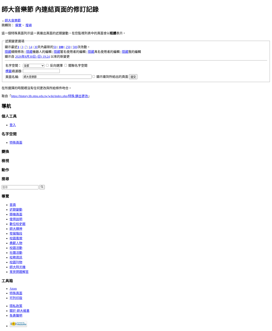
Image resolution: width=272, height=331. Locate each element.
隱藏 (8, 51)
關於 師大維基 (19, 310)
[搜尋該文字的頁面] (42, 187)
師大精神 (16, 228)
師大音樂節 (13, 20)
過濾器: (13, 71)
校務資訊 (16, 257)
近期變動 (16, 209)
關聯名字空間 (77, 65)
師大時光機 (17, 267)
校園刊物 (16, 262)
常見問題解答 (19, 272)
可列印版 (16, 298)
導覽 (18, 25)
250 (68, 47)
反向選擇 (56, 65)
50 (55, 47)
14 (30, 47)
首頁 (13, 205)
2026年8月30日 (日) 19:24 (32, 56)
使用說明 (16, 219)
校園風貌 (16, 238)
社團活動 (16, 252)
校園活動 (16, 248)
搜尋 (28, 25)
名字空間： (13, 65)
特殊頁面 (16, 142)
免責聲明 (16, 315)
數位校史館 (17, 224)
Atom (13, 288)
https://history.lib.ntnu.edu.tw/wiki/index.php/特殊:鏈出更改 (49, 96)
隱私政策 (16, 306)
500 (75, 47)
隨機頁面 (16, 214)
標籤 (8, 71)
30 (35, 47)
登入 (13, 125)
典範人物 (16, 243)
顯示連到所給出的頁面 (112, 76)
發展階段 (16, 233)
